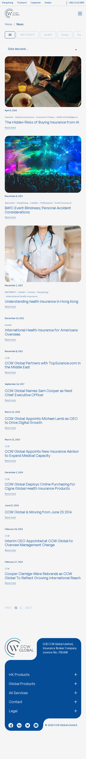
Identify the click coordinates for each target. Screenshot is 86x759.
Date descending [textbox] (18, 49)
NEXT (28, 608)
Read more (10, 127)
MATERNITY (27, 35)
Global (48, 2)
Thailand (22, 2)
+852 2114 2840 (76, 2)
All (10, 35)
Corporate (36, 2)
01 (16, 608)
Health (48, 35)
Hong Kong (7, 2)
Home (8, 24)
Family (65, 35)
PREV (8, 608)
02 (20, 608)
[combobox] (20, 49)
